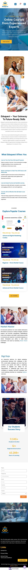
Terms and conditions (6, 557)
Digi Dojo (5, 356)
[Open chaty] (24, 567)
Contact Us (4, 550)
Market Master (7, 326)
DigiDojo (25, 372)
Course (2, 490)
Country (3, 485)
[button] (15, 4)
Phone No (3, 473)
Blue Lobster (14, 565)
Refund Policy (4, 556)
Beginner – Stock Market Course (13, 263)
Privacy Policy (4, 553)
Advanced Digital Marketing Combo (12, 237)
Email (2, 479)
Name (2, 467)
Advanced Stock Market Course (13, 288)
